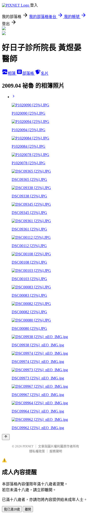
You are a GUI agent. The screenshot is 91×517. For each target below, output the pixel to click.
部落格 (28, 73)
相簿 (12, 73)
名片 (45, 73)
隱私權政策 (37, 451)
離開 (28, 509)
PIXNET (28, 446)
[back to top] (6, 437)
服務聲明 (56, 451)
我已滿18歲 (12, 509)
